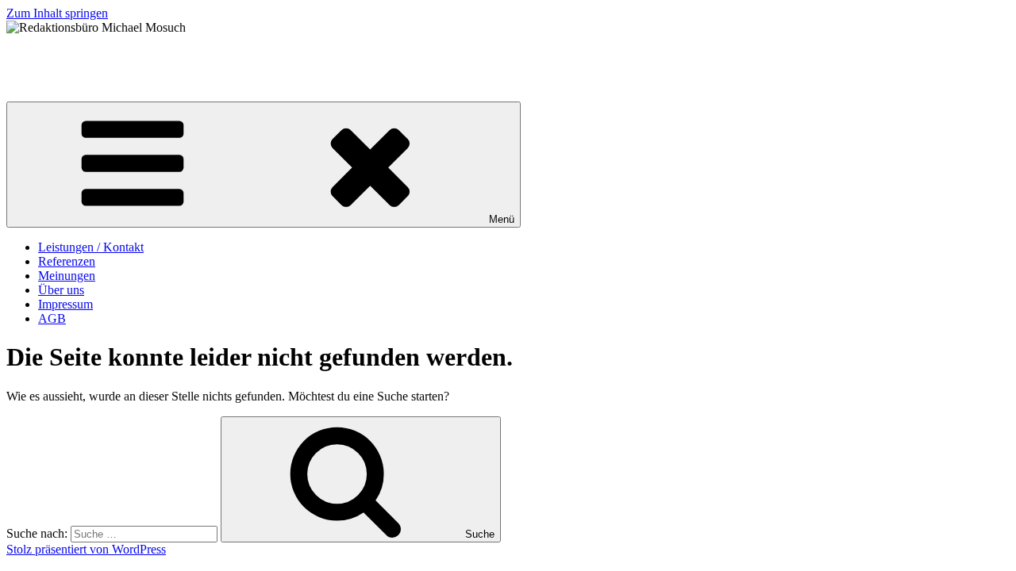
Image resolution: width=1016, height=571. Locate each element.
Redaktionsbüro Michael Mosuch (89, 54)
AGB (52, 318)
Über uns (61, 290)
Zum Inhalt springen (57, 13)
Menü (501, 219)
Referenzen (66, 261)
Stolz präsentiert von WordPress (86, 549)
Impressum (65, 304)
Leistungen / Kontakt (91, 247)
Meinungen (66, 275)
